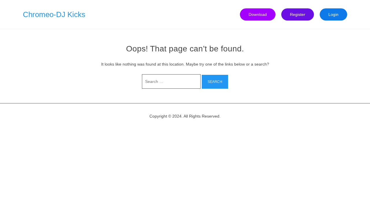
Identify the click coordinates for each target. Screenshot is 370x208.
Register (297, 14)
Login (333, 14)
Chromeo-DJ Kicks (54, 14)
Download (258, 14)
